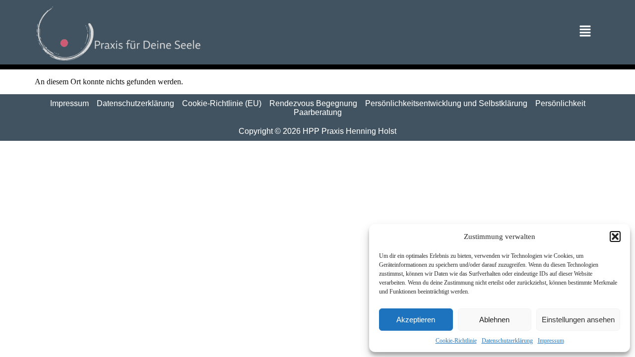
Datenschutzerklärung (507, 340)
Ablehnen (494, 319)
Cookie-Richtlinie (456, 340)
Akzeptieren (415, 319)
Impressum (551, 340)
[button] (615, 236)
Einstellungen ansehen (578, 319)
